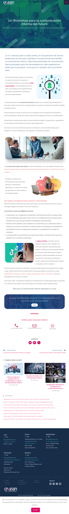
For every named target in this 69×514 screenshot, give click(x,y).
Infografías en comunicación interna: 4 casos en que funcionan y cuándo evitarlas (26, 375)
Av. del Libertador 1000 (52, 417)
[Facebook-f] (57, 460)
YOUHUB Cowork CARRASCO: (12, 436)
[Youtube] (60, 460)
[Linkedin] (50, 460)
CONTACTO (37, 458)
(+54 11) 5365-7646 (16, 304)
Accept (35, 510)
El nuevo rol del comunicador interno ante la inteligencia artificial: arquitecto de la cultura (29, 383)
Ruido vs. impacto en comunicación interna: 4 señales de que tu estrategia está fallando (28, 378)
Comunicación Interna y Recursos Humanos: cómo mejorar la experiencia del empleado (28, 381)
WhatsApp (52, 305)
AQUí (34, 281)
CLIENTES (21, 456)
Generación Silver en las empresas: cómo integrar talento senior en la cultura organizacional (29, 395)
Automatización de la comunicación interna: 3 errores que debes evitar (23, 386)
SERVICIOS (8, 460)
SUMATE (37, 456)
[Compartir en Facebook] (34, 318)
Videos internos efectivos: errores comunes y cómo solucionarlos (21, 389)
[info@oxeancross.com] (34, 302)
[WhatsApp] (53, 302)
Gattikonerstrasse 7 (30, 419)
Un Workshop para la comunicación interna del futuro (54, 4)
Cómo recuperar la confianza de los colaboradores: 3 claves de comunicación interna (13, 356)
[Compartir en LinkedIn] (30, 318)
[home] (4, 4)
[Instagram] (54, 460)
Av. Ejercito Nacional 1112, (32, 436)
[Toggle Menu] (66, 2)
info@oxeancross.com (34, 304)
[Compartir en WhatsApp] (39, 318)
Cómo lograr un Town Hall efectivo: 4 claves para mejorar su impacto (22, 392)
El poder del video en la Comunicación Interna (34, 353)
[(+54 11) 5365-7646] (16, 301)
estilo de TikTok (42, 217)
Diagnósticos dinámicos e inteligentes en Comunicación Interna (55, 362)
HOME (6, 456)
